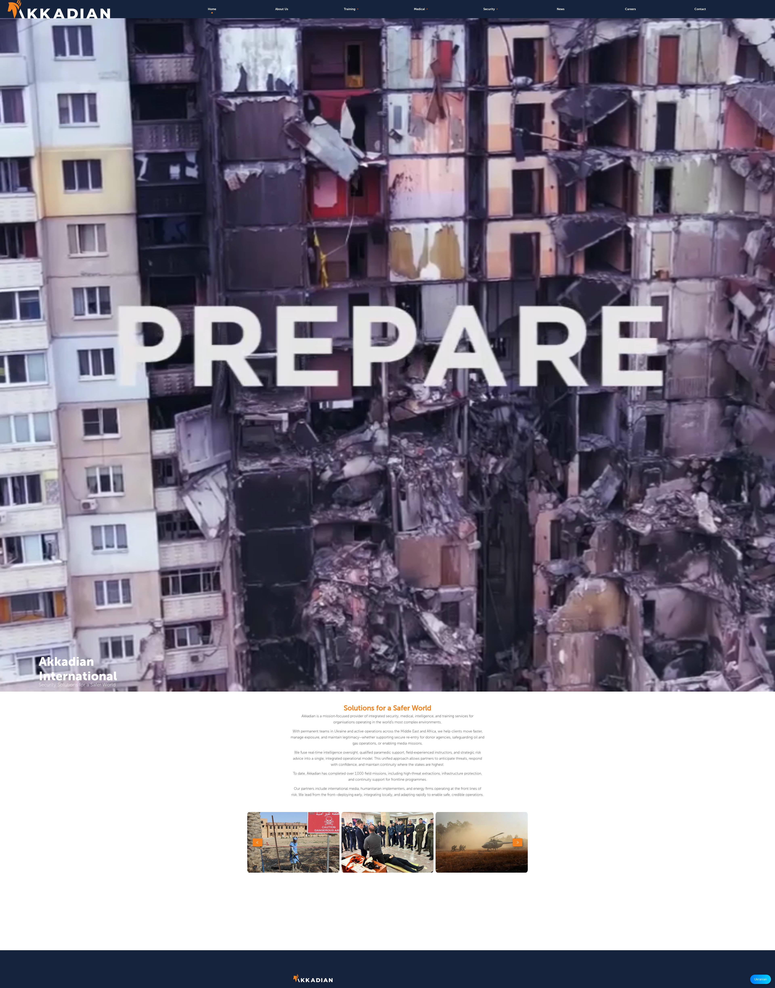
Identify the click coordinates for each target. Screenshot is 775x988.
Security (489, 9)
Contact (700, 9)
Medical (420, 9)
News (560, 9)
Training (350, 9)
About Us (281, 9)
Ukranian (760, 979)
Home (212, 9)
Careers (630, 9)
